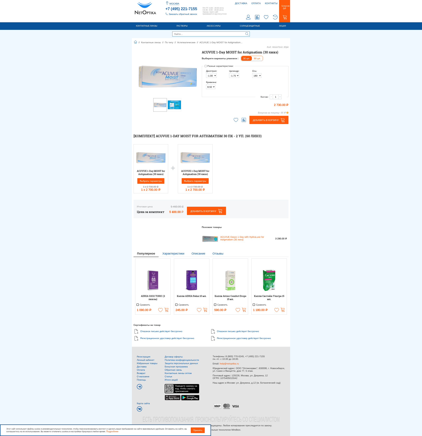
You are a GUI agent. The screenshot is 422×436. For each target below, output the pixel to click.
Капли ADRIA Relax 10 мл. (192, 296)
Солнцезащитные (250, 26)
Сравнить (144, 304)
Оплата (256, 3)
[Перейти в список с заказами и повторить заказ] (275, 17)
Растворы (182, 26)
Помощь (141, 379)
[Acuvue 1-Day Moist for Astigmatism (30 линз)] (167, 76)
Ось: (254, 71)
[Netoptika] (145, 8)
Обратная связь (173, 370)
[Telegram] (139, 386)
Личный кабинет (145, 360)
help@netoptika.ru (229, 363)
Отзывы (217, 253)
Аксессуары (214, 26)
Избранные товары (147, 363)
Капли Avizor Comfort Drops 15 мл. (230, 297)
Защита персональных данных (181, 363)
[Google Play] (190, 397)
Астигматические (186, 42)
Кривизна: (211, 82)
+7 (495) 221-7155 (181, 9)
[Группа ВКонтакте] (139, 409)
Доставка (241, 3)
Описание (198, 253)
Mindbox (235, 429)
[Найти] (247, 34)
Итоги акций (171, 379)
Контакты (271, 3)
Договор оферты (174, 356)
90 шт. (257, 58)
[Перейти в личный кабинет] (248, 17)
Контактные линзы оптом (178, 373)
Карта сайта (143, 403)
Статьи (168, 376)
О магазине (143, 376)
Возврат (141, 373)
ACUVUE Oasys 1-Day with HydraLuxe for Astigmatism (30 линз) (242, 238)
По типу (169, 42)
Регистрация (143, 356)
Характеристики (173, 253)
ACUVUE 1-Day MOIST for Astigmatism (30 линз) (151, 172)
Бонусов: (285, 7)
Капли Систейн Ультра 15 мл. (269, 297)
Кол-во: (265, 97)
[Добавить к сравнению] (243, 120)
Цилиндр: (234, 71)
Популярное (146, 253)
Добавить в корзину (266, 120)
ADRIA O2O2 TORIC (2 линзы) (153, 297)
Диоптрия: (211, 71)
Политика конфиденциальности (182, 360)
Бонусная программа (176, 366)
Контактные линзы (146, 26)
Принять (197, 430)
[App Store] (173, 397)
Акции (282, 26)
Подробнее (112, 431)
